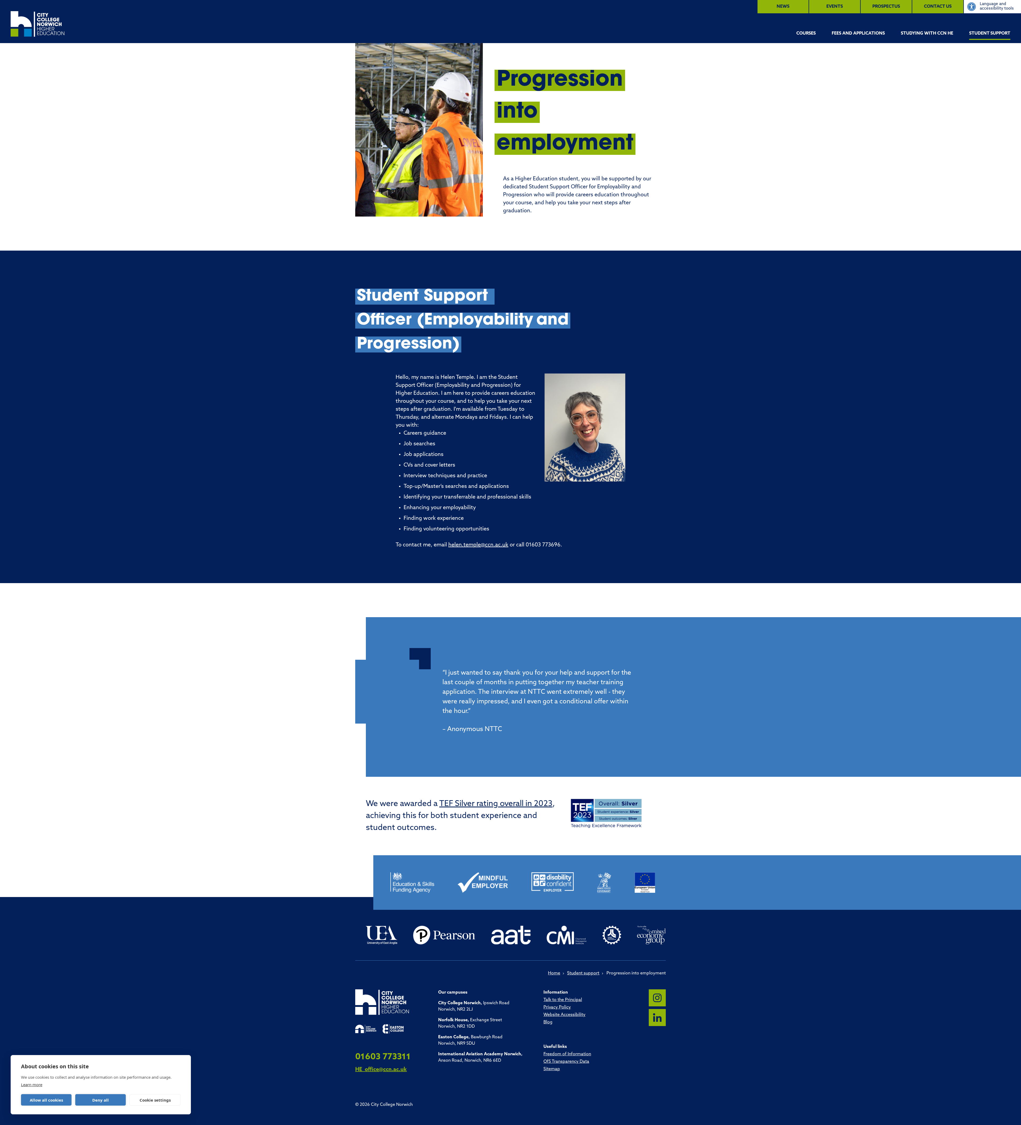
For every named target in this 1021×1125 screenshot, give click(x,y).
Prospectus (886, 7)
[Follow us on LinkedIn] (657, 1017)
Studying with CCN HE (927, 33)
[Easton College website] (393, 1029)
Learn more (31, 1084)
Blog (548, 1022)
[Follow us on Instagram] (657, 997)
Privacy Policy (557, 1007)
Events (834, 7)
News (783, 7)
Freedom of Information (567, 1054)
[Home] (37, 24)
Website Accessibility (564, 1015)
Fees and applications (858, 33)
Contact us (938, 7)
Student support (989, 33)
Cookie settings (155, 1100)
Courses (806, 33)
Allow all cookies (46, 1100)
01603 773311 (383, 1057)
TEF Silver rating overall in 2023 (496, 804)
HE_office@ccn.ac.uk (381, 1069)
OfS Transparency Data (566, 1062)
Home (554, 973)
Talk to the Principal (562, 1000)
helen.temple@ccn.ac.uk (478, 545)
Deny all (100, 1100)
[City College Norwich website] (365, 1029)
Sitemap (551, 1069)
